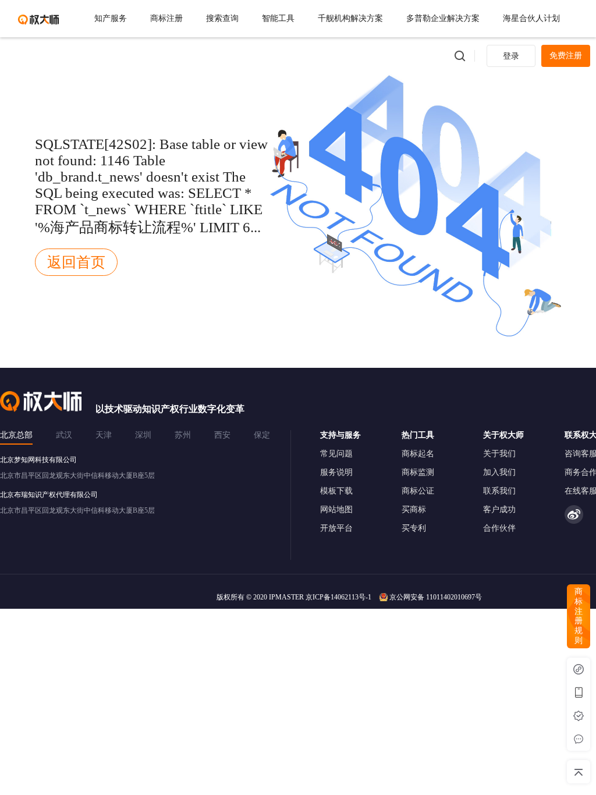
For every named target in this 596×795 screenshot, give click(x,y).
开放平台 (336, 528)
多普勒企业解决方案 (443, 18)
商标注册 (166, 18)
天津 (103, 435)
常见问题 (336, 453)
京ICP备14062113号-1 (338, 597)
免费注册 (565, 55)
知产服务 (110, 18)
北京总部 (16, 435)
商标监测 (418, 472)
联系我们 (499, 491)
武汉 (64, 435)
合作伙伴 (499, 528)
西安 (222, 435)
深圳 (143, 435)
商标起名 (418, 453)
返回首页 (76, 262)
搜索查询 (222, 18)
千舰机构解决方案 (350, 18)
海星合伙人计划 (531, 18)
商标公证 (418, 491)
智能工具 (278, 18)
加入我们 (499, 472)
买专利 (414, 528)
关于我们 (499, 453)
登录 (511, 56)
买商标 (414, 509)
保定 (262, 435)
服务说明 (336, 472)
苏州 (183, 435)
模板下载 (336, 491)
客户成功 (499, 509)
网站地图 (336, 509)
